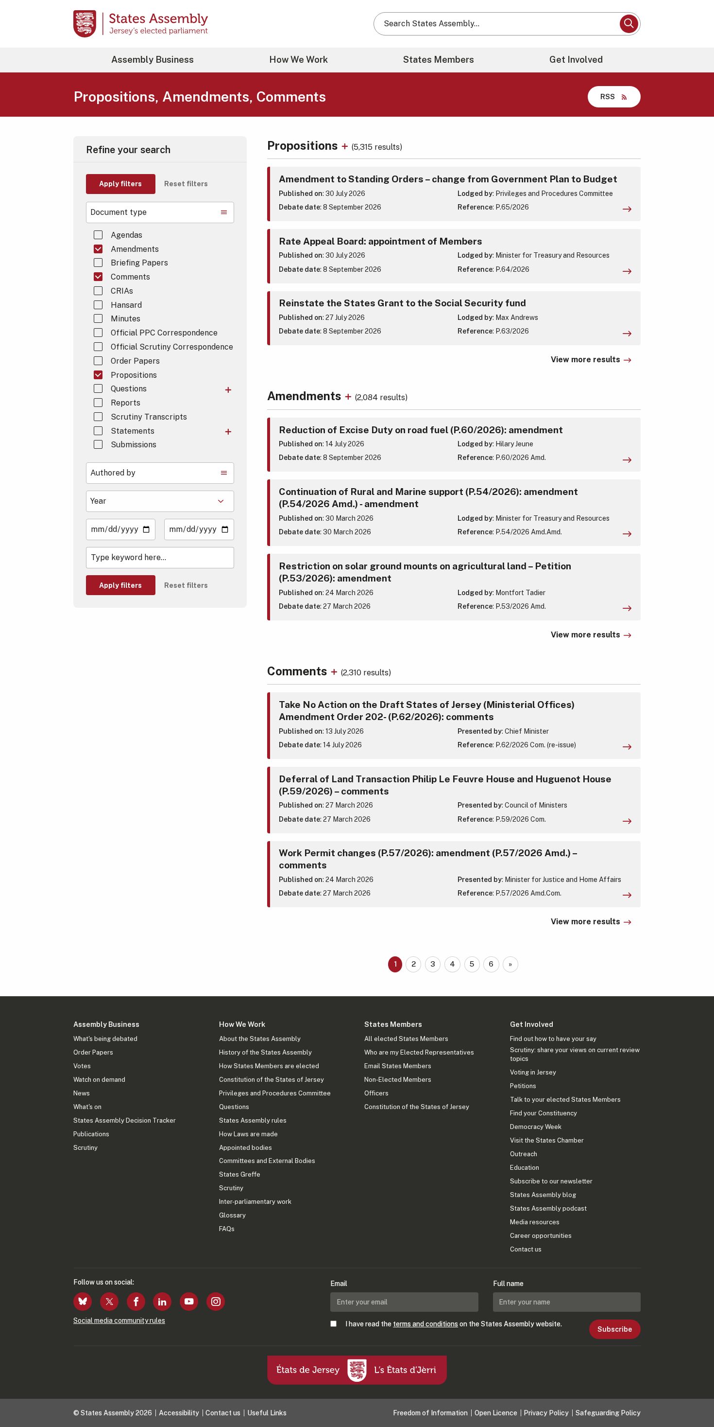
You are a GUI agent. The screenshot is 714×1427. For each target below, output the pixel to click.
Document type (118, 212)
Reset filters (186, 184)
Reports (125, 402)
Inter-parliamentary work (255, 1201)
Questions (129, 388)
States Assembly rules (253, 1120)
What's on (87, 1106)
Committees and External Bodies (267, 1160)
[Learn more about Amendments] (349, 396)
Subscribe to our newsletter (551, 1181)
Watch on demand (99, 1079)
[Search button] (629, 24)
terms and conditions (425, 1324)
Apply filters (120, 184)
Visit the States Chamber (547, 1140)
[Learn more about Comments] (335, 671)
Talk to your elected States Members (565, 1099)
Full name (508, 1283)
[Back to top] (690, 1394)
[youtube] (189, 1301)
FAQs (227, 1229)
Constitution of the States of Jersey (271, 1079)
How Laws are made (248, 1134)
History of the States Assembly (265, 1052)
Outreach (523, 1154)
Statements (132, 431)
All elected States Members (406, 1038)
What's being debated (105, 1038)
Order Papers (135, 361)
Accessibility (179, 1413)
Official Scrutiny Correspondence (172, 347)
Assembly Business (152, 59)
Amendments (135, 249)
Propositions (134, 375)
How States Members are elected (269, 1066)
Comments (130, 277)
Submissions (133, 444)
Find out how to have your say (553, 1038)
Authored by (113, 472)
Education (524, 1167)
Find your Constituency (543, 1113)
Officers (376, 1093)
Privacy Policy (546, 1413)
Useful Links (267, 1413)
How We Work (298, 59)
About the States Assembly (260, 1038)
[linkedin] (162, 1301)
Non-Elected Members (397, 1079)
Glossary (232, 1215)
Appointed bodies (245, 1147)
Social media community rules (119, 1320)
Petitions (523, 1086)
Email (338, 1283)
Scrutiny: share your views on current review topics (575, 1054)
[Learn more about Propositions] (346, 145)
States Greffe (239, 1174)
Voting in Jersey (533, 1072)
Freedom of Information (430, 1413)
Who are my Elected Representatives (419, 1052)
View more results (585, 359)
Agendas (126, 235)
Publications (91, 1134)
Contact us (526, 1249)
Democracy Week (535, 1126)
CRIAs (122, 291)
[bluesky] (82, 1301)
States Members (438, 59)
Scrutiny (85, 1147)
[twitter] (109, 1301)
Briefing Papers (139, 262)
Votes (82, 1066)
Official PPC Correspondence (164, 332)
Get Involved (576, 59)
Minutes (125, 318)
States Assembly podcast (548, 1208)
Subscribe (614, 1329)
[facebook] (136, 1301)
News (81, 1093)
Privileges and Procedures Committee (275, 1093)
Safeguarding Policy (608, 1413)
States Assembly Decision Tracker (124, 1120)
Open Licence (496, 1413)
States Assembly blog (543, 1194)
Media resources (535, 1222)
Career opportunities (541, 1235)
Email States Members (397, 1066)
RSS (607, 96)
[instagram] (215, 1301)
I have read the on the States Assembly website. (453, 1324)
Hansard (126, 305)
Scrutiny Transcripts (149, 417)
